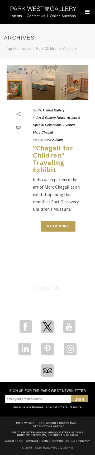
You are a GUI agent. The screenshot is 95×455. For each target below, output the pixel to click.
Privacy (84, 441)
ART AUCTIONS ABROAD (48, 426)
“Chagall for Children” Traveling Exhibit (53, 159)
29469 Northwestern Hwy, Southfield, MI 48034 (50, 434)
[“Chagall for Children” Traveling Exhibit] (47, 82)
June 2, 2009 (53, 140)
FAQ (20, 441)
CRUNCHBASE (68, 423)
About (9, 441)
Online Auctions (63, 16)
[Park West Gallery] (44, 11)
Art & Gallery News (50, 118)
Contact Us (36, 16)
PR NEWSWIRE (25, 423)
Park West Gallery (51, 110)
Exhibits (69, 125)
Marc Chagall (43, 132)
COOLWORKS (47, 423)
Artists (17, 16)
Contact (32, 441)
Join (79, 400)
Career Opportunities (58, 441)
